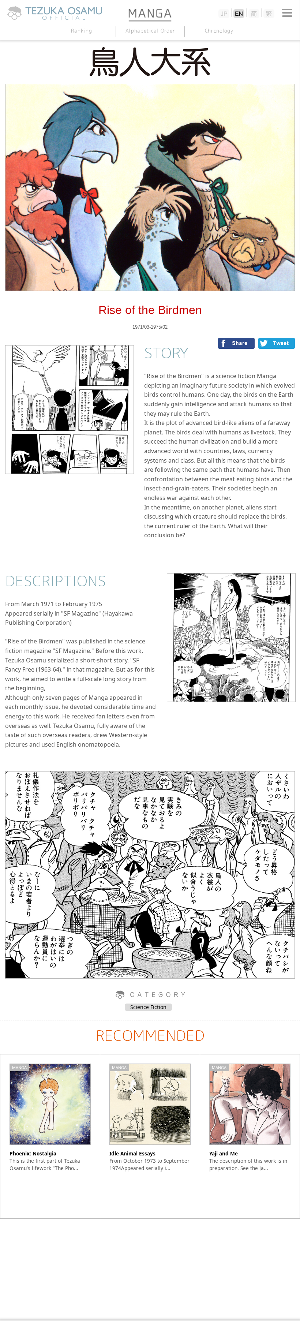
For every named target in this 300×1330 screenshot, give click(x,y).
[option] (50, 1136)
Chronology (219, 30)
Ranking (81, 30)
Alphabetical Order (150, 30)
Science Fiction (148, 1007)
